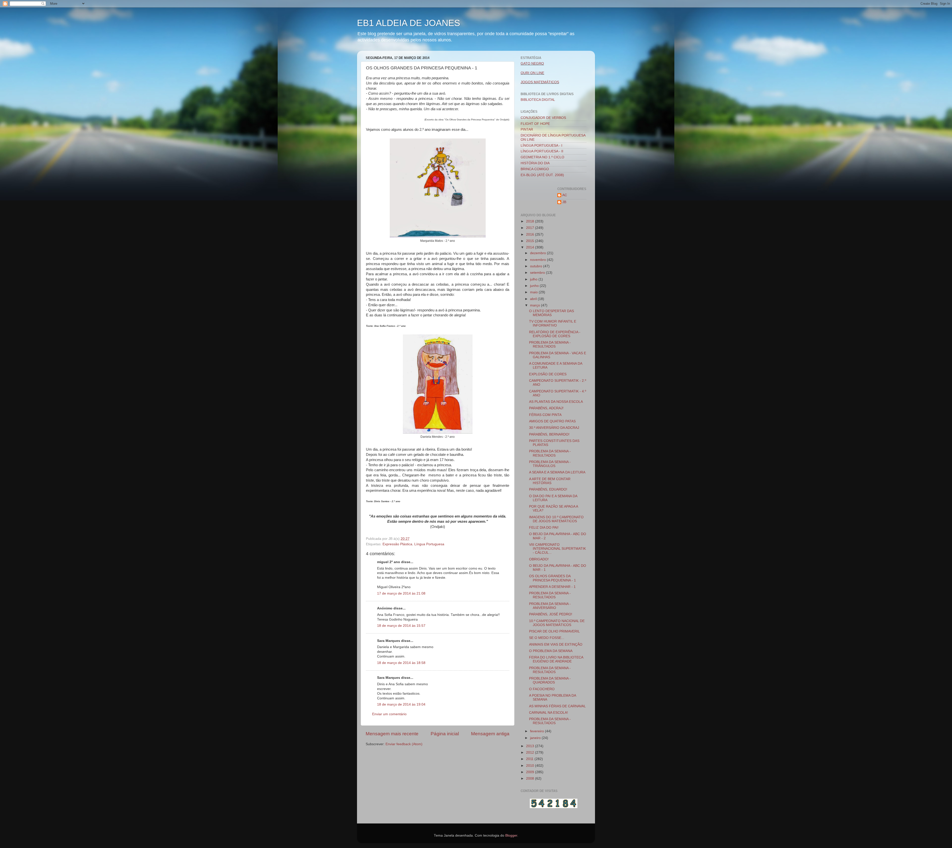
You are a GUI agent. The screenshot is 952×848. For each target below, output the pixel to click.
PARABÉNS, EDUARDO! (548, 489)
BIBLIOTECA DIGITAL (538, 100)
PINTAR (527, 129)
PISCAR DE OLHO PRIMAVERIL (554, 631)
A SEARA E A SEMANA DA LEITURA (557, 472)
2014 (530, 247)
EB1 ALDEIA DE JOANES (408, 23)
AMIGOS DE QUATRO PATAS (552, 421)
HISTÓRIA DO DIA (535, 163)
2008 (530, 778)
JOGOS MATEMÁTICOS (540, 82)
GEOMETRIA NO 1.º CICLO (542, 157)
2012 (530, 752)
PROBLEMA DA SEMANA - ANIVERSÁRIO (550, 606)
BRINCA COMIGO (535, 169)
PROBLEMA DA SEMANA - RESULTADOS (550, 344)
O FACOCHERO (542, 689)
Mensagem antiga (490, 733)
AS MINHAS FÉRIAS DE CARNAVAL (557, 706)
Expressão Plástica (397, 544)
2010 (530, 765)
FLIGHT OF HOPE (535, 124)
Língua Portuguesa (429, 544)
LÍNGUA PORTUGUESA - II (542, 151)
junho (535, 286)
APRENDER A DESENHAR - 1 (552, 587)
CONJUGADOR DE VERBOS (543, 118)
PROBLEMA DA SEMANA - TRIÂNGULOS (550, 464)
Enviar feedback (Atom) (404, 744)
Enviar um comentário (389, 714)
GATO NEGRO (532, 63)
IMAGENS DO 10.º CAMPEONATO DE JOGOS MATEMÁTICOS (556, 519)
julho (534, 279)
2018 (530, 221)
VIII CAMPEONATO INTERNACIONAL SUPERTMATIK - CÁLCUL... (557, 548)
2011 (530, 759)
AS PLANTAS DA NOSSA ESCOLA (556, 402)
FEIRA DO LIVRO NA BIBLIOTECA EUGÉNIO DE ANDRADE (556, 659)
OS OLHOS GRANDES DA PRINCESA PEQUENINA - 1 (552, 578)
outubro (536, 266)
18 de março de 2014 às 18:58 (401, 663)
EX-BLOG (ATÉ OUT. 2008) (542, 175)
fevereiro (537, 731)
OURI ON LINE (532, 73)
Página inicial (445, 733)
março (535, 305)
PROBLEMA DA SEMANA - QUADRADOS (550, 680)
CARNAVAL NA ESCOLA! (548, 712)
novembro (538, 260)
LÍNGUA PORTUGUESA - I (541, 145)
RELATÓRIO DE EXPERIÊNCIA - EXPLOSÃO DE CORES (554, 334)
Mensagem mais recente (392, 733)
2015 (530, 241)
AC (564, 195)
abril (534, 299)
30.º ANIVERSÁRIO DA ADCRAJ (554, 428)
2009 (530, 772)
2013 (530, 746)
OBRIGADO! (539, 559)
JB (564, 202)
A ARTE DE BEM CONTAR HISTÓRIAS (549, 481)
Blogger (511, 835)
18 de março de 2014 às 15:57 (401, 626)
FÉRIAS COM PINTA (545, 415)
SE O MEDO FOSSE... (546, 638)
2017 (530, 228)
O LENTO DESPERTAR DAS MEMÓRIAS (551, 313)
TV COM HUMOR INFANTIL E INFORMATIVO (552, 323)
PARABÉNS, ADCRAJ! (546, 408)
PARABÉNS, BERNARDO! (549, 434)
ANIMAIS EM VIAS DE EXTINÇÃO (555, 644)
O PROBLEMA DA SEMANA (550, 651)
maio (534, 292)
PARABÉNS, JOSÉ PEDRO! (550, 614)
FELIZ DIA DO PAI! (544, 527)
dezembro (538, 253)
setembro (538, 272)
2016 (530, 234)
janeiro (536, 738)
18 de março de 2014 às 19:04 (401, 704)
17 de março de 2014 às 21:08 (401, 593)
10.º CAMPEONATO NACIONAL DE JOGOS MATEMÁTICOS (557, 623)
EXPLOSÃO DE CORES (547, 374)
